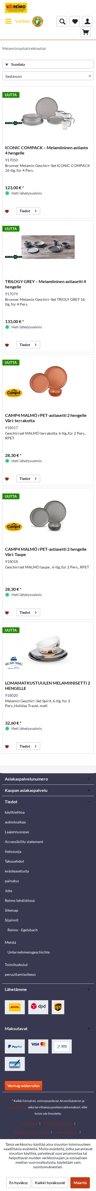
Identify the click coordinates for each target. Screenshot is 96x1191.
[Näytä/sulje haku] (61, 21)
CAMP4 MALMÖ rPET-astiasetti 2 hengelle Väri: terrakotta (46, 418)
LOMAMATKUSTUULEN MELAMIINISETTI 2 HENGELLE (47, 685)
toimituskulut (18, 1107)
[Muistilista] (74, 21)
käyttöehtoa (15, 812)
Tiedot (24, 211)
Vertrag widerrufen (23, 1085)
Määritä (80, 1182)
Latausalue (28, 1124)
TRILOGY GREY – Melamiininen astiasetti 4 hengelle (45, 284)
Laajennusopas (17, 832)
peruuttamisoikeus (20, 974)
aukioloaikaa (15, 822)
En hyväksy (18, 1182)
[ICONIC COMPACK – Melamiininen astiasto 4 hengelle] (48, 113)
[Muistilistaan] (7, 211)
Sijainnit (11, 920)
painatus (12, 881)
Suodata (17, 64)
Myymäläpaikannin (57, 1124)
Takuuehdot (14, 861)
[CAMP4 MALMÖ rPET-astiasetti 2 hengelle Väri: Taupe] (48, 515)
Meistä (10, 942)
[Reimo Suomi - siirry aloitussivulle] (16, 8)
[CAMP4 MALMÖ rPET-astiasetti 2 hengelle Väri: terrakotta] (48, 381)
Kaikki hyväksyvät (50, 1182)
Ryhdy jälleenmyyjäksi (32, 1132)
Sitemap (11, 910)
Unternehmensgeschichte (28, 952)
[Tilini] (87, 21)
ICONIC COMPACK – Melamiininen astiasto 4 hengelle (46, 150)
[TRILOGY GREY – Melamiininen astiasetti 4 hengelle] (48, 247)
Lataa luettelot (66, 1132)
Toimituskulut (16, 964)
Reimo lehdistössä (20, 900)
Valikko (22, 21)
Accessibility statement (24, 841)
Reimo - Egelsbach (22, 930)
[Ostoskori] (85, 32)
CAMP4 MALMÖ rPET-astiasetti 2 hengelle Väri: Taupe (46, 551)
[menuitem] (17, 21)
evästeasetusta (17, 871)
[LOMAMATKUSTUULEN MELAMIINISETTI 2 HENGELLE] (48, 648)
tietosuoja (13, 851)
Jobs (8, 890)
